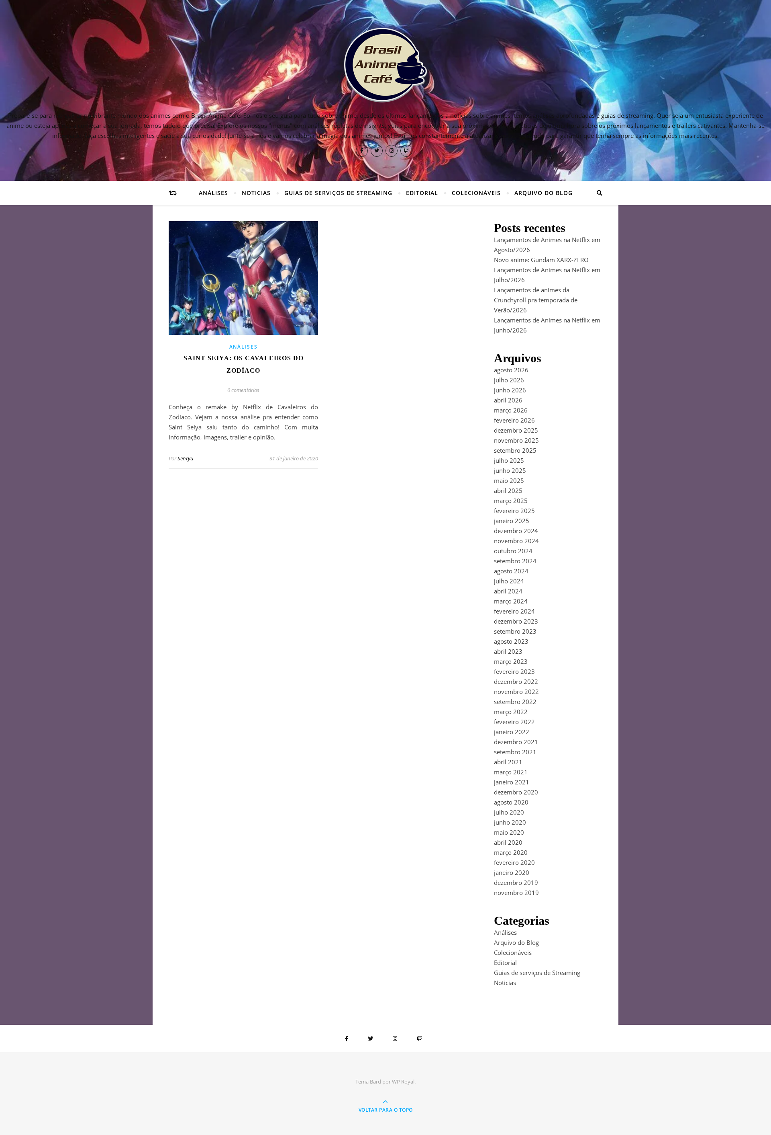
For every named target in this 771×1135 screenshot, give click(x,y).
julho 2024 (509, 581)
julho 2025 (509, 460)
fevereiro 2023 (514, 671)
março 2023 (511, 661)
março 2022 (511, 712)
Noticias (256, 193)
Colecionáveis (476, 193)
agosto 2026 (511, 370)
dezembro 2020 (516, 792)
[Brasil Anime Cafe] (385, 65)
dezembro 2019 (516, 882)
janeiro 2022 (511, 732)
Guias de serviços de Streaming (338, 193)
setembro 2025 (515, 450)
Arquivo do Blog (543, 193)
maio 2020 (509, 832)
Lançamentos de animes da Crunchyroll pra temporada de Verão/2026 (535, 300)
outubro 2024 (513, 551)
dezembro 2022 (516, 681)
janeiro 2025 (511, 521)
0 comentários (243, 390)
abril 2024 (508, 591)
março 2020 (511, 852)
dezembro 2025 (516, 430)
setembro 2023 (515, 631)
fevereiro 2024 (514, 611)
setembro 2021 (515, 752)
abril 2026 (508, 400)
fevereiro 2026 (514, 420)
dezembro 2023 (516, 621)
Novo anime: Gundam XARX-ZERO (541, 260)
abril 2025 (508, 490)
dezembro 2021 (516, 742)
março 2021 (511, 772)
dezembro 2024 (516, 531)
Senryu (185, 458)
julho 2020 (509, 812)
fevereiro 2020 (514, 862)
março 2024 (511, 601)
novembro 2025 (516, 440)
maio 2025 (509, 480)
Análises (213, 193)
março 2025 (511, 501)
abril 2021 (508, 762)
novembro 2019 (516, 893)
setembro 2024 (515, 561)
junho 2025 (510, 470)
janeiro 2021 (511, 782)
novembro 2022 (516, 692)
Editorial (422, 193)
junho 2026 (510, 390)
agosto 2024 (511, 571)
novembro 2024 (516, 541)
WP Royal (403, 1081)
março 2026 (511, 410)
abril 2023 (508, 651)
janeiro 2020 (511, 872)
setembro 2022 (515, 702)
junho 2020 (510, 822)
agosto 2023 (511, 641)
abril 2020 (508, 842)
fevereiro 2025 (514, 511)
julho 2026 (509, 380)
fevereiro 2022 (514, 722)
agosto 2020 (511, 802)
